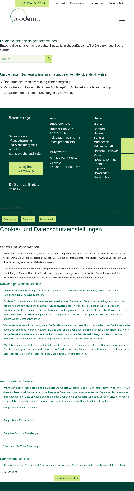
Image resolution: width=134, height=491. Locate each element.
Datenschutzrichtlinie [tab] (14, 459)
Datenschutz (116, 3)
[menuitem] (32, 3)
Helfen (98, 133)
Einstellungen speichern (67, 478)
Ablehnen (28, 219)
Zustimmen (9, 219)
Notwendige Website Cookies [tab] (20, 284)
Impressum (96, 3)
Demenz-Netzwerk (107, 151)
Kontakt (60, 3)
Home (98, 124)
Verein (98, 155)
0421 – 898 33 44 (34, 3)
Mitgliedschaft (103, 146)
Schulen (99, 137)
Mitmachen (101, 142)
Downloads (77, 3)
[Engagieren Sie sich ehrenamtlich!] (127, 162)
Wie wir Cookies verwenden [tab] (19, 247)
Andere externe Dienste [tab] (16, 381)
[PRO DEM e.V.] (25, 18)
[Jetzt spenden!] (127, 145)
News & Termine (105, 159)
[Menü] (120, 18)
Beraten (99, 129)
